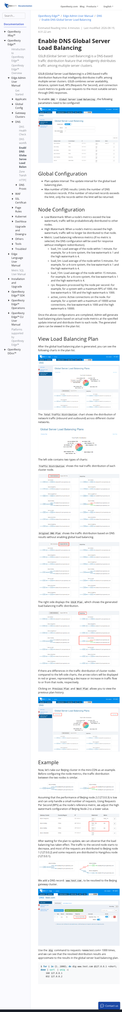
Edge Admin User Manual (78, 16)
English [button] (107, 6)
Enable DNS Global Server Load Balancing (66, 19)
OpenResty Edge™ (49, 16)
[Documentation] (10, 5)
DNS (99, 16)
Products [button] (91, 6)
